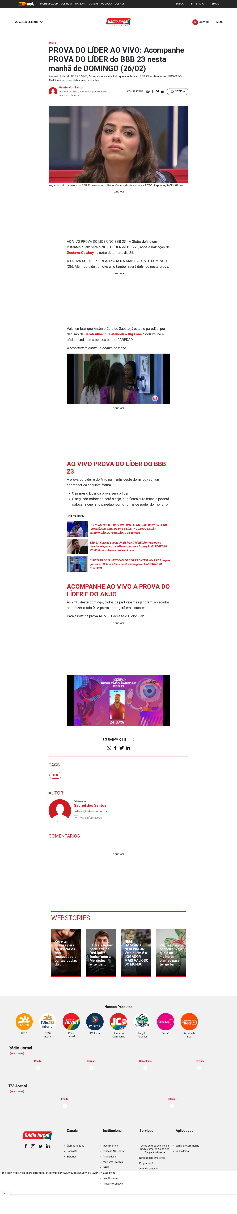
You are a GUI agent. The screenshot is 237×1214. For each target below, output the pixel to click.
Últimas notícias (75, 1145)
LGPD (106, 1167)
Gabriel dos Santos (71, 87)
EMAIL (215, 3)
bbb (55, 775)
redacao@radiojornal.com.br (90, 811)
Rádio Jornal (182, 1151)
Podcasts (72, 1151)
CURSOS (93, 3)
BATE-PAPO (197, 3)
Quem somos (110, 1145)
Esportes (72, 1156)
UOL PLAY (106, 3)
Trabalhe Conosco (113, 1183)
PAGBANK (80, 3)
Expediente (109, 1172)
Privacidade (109, 1156)
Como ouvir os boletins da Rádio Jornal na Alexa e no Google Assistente (154, 1149)
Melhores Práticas (113, 1162)
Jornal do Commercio (187, 1145)
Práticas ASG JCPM (114, 1151)
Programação (146, 1163)
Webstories (70, 918)
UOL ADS (120, 3)
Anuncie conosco (148, 1168)
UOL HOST (66, 3)
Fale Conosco (110, 1178)
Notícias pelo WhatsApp (152, 1157)
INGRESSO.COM (49, 3)
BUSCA (180, 3)
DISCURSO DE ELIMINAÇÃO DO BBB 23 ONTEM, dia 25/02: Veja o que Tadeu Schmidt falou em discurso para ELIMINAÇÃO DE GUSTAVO (130, 564)
